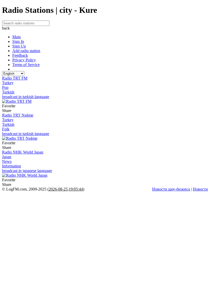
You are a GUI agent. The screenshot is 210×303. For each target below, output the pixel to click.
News (7, 161)
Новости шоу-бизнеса (171, 189)
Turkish (8, 92)
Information (11, 166)
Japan (6, 157)
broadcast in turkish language (25, 96)
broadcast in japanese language (27, 170)
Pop (5, 87)
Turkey (8, 83)
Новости (200, 189)
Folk (5, 129)
